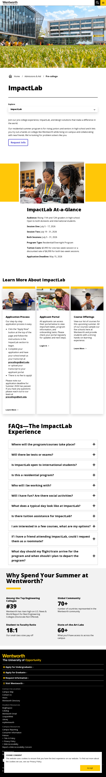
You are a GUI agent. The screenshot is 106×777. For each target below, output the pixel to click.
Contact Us (7, 695)
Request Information (16, 677)
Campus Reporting (10, 729)
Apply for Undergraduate (18, 667)
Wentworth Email (9, 713)
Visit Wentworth (14, 683)
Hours (4, 697)
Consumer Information (11, 732)
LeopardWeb (7, 716)
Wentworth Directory (11, 700)
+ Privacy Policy (8, 741)
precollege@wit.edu (18, 362)
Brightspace (7, 708)
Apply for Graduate (15, 672)
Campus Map (7, 692)
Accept (90, 768)
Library (5, 719)
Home (17, 76)
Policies (5, 735)
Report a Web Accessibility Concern (17, 747)
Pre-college (52, 76)
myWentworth (8, 722)
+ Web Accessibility (10, 744)
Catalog (5, 710)
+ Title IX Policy (8, 738)
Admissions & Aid (33, 76)
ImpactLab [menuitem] (16, 109)
